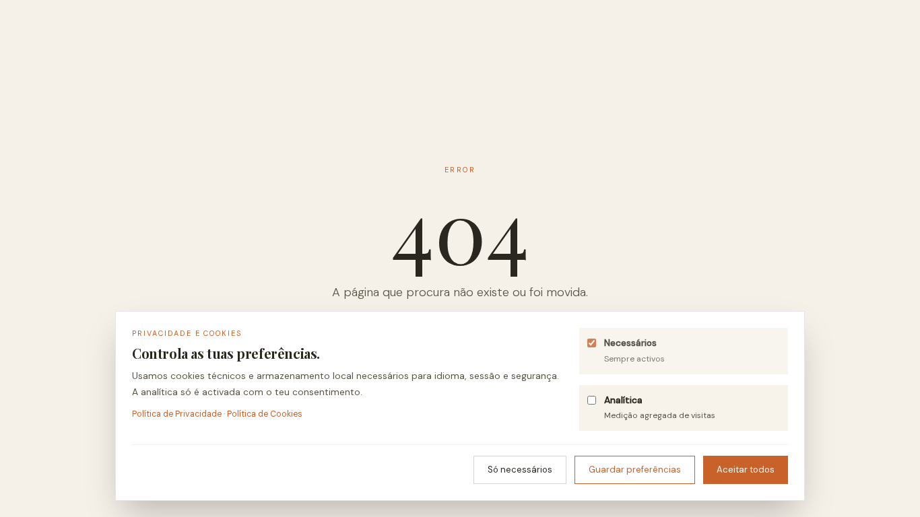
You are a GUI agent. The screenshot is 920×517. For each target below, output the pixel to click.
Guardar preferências (635, 469)
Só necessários (520, 469)
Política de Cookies (264, 414)
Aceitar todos (746, 469)
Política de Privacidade (177, 414)
